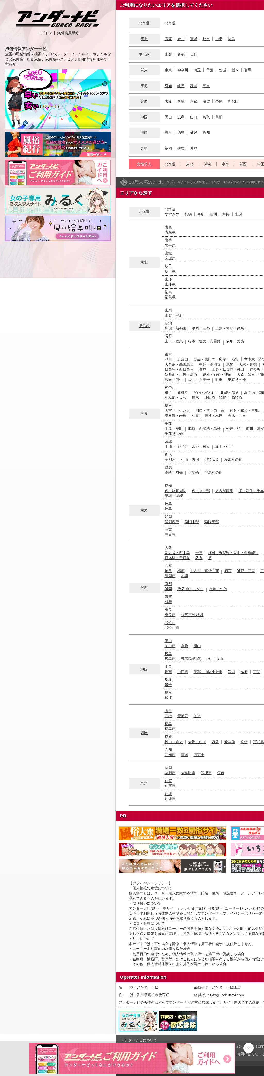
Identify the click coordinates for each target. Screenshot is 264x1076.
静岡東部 (211, 522)
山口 (193, 117)
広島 (181, 117)
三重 (206, 86)
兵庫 (181, 101)
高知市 (170, 755)
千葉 (209, 70)
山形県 (170, 284)
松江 (168, 698)
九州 (144, 148)
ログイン (44, 33)
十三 (199, 553)
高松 (168, 716)
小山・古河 (190, 459)
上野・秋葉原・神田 (228, 369)
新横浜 (182, 393)
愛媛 (193, 132)
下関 (256, 672)
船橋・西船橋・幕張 (204, 428)
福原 (181, 571)
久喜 (195, 416)
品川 (168, 359)
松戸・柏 (233, 428)
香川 (168, 132)
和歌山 (233, 101)
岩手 (181, 39)
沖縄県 (170, 799)
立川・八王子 (199, 380)
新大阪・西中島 (177, 553)
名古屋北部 (201, 491)
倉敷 (184, 646)
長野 (193, 54)
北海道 (170, 23)
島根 (218, 117)
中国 (144, 117)
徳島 (181, 132)
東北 (144, 39)
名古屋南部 (224, 491)
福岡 (168, 148)
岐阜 (181, 86)
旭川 (213, 214)
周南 (168, 672)
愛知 (168, 86)
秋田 (206, 39)
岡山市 (170, 646)
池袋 (229, 364)
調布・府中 (174, 380)
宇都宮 (170, 459)
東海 (225, 164)
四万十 (199, 755)
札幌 (188, 214)
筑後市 (206, 773)
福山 (219, 659)
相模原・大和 (175, 397)
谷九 (199, 558)
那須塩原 (211, 459)
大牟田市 (188, 773)
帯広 (200, 214)
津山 (197, 646)
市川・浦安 (255, 428)
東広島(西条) (191, 659)
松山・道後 (174, 742)
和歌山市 (172, 628)
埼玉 (197, 70)
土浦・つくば (175, 447)
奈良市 (170, 615)
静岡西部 (172, 522)
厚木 (195, 397)
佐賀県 (170, 786)
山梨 (168, 54)
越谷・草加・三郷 (244, 411)
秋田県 (170, 271)
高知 (206, 132)
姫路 (168, 571)
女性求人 (144, 164)
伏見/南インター (190, 589)
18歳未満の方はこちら (152, 182)
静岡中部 (192, 522)
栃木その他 (233, 459)
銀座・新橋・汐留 (217, 374)
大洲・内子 (197, 742)
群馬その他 (213, 472)
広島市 (170, 659)
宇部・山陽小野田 (208, 672)
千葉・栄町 (174, 428)
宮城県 (170, 258)
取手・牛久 (224, 447)
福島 (231, 39)
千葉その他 (174, 434)
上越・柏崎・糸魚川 (231, 328)
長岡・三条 (201, 328)
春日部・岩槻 (175, 416)
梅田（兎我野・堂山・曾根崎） (233, 553)
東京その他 (237, 380)
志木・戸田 (237, 416)
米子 (168, 685)
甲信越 (144, 54)
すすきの (172, 214)
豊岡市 (170, 576)
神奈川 (182, 70)
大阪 (168, 101)
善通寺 (182, 716)
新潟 (181, 54)
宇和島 (258, 742)
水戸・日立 (201, 447)
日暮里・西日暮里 (179, 369)
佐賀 (181, 148)
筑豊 (220, 773)
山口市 (182, 672)
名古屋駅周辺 (175, 491)
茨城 (222, 70)
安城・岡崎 (174, 496)
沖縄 (193, 148)
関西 (144, 101)
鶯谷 (202, 369)
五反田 (182, 359)
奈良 (218, 101)
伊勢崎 (193, 472)
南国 (184, 755)
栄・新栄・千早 (251, 491)
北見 (238, 214)
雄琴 (168, 602)
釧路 (226, 214)
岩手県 (170, 245)
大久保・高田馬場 (179, 364)
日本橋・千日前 (177, 558)
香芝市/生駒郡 (192, 615)
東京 (168, 70)
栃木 (235, 70)
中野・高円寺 (210, 364)
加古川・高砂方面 (204, 571)
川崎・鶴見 (230, 393)
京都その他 (218, 589)
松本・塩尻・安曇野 (204, 341)
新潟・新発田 (175, 328)
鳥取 (206, 117)
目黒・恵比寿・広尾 (210, 359)
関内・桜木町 (204, 393)
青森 (168, 39)
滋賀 (206, 101)
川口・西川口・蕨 (209, 411)
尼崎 (184, 576)
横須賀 (237, 397)
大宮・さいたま (177, 411)
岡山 (168, 117)
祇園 (168, 589)
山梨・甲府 (174, 315)
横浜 (168, 393)
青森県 (170, 232)
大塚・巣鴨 (248, 364)
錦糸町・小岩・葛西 (181, 374)
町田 (218, 380)
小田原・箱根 (215, 397)
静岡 (193, 86)
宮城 (193, 39)
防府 (244, 672)
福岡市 (170, 773)
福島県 (170, 297)
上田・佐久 (174, 341)
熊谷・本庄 (213, 416)
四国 (144, 132)
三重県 (170, 535)
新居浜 (229, 742)
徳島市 (170, 729)
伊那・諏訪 (235, 341)
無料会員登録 (68, 33)
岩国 (231, 672)
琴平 (197, 716)
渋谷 (235, 359)
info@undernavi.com (227, 995)
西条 (215, 742)
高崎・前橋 (174, 472)
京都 (193, 101)
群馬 (247, 70)
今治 (244, 742)
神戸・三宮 (246, 571)
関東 (144, 70)
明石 (228, 571)
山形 (218, 39)
